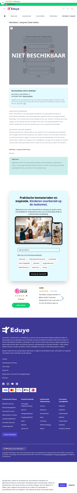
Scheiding (43, 421)
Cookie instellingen (10, 434)
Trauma (42, 406)
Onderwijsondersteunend (37, 259)
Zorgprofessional (48, 263)
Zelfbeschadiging (45, 425)
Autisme (23, 410)
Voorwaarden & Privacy (9, 363)
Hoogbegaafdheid (26, 417)
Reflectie (61, 417)
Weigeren (72, 485)
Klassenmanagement (9, 407)
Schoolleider (52, 259)
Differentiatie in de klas (9, 415)
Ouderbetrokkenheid (8, 419)
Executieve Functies (8, 411)
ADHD (23, 421)
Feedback (62, 406)
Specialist (36, 263)
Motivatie (62, 425)
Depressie (43, 410)
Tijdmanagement (7, 426)
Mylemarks (14, 16)
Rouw (41, 417)
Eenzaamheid (44, 413)
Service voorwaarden (60, 454)
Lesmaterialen (26, 16)
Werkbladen (53, 16)
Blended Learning (8, 404)
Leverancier (35, 267)
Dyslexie (23, 425)
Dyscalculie (24, 428)
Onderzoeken (63, 421)
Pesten (42, 428)
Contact (4, 359)
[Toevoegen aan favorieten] (11, 28)
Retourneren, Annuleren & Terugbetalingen (16, 374)
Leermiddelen (40, 16)
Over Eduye (5, 366)
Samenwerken (63, 413)
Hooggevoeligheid (27, 413)
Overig (45, 267)
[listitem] (5, 16)
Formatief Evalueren (8, 422)
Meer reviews (21, 305)
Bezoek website (28, 96)
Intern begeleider (24, 263)
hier (24, 103)
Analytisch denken (64, 428)
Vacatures (5, 370)
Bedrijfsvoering (23, 267)
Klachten (5, 378)
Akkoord (62, 485)
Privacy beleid (48, 454)
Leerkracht (22, 259)
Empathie (62, 410)
